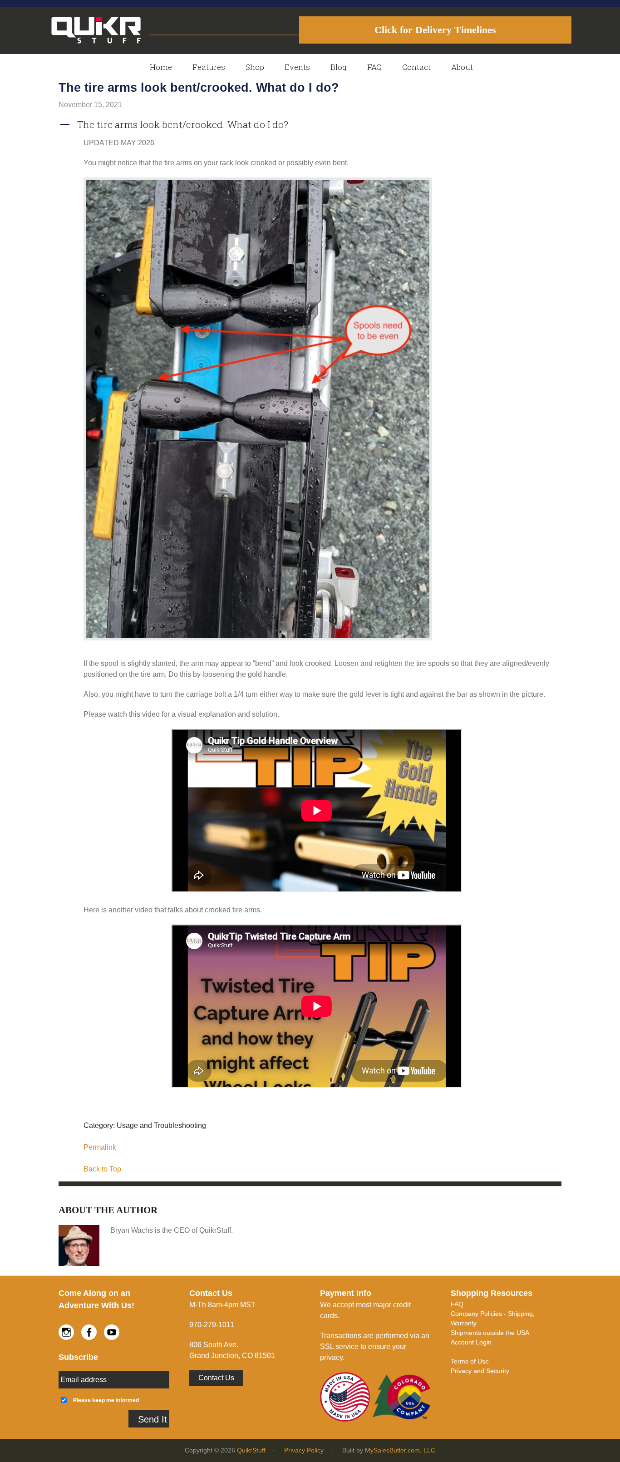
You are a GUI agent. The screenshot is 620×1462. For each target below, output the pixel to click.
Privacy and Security (480, 1370)
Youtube (111, 1332)
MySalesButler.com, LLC (400, 1450)
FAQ (457, 1304)
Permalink (100, 1147)
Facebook (89, 1332)
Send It (152, 1419)
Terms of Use (470, 1361)
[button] (310, 125)
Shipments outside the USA (490, 1332)
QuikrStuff (251, 1450)
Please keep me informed (106, 1400)
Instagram (66, 1332)
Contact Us (216, 1378)
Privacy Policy (304, 1450)
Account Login (471, 1342)
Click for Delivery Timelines (435, 29)
